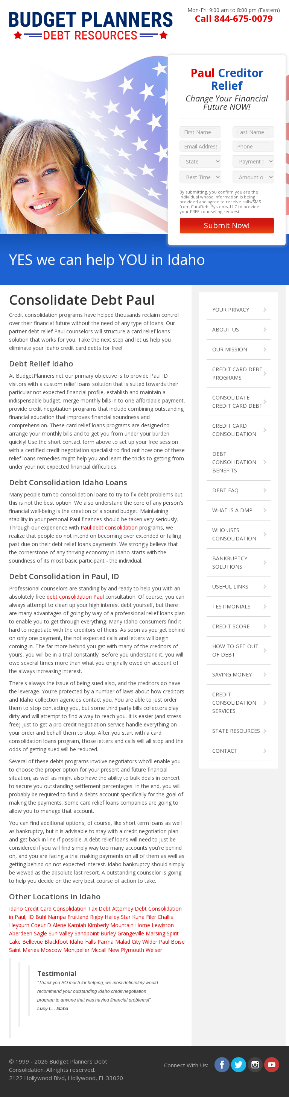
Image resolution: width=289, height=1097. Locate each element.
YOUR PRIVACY (230, 309)
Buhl (40, 916)
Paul (164, 941)
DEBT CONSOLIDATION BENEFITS (234, 462)
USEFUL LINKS (230, 586)
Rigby (96, 916)
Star (126, 916)
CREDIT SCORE (230, 626)
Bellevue (32, 941)
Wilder (149, 941)
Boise (178, 941)
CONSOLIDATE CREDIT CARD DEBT (237, 401)
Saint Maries (24, 949)
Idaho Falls (83, 941)
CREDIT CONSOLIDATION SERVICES (234, 702)
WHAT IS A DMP (232, 510)
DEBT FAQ (225, 490)
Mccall (98, 949)
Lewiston (163, 925)
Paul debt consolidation (109, 527)
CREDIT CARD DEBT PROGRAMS (237, 373)
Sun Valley (61, 933)
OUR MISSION (229, 349)
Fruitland (77, 916)
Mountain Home (130, 925)
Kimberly (98, 925)
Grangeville (130, 933)
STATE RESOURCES (236, 730)
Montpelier (76, 949)
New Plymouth (126, 949)
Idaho (16, 908)
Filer (151, 916)
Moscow (51, 949)
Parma (105, 941)
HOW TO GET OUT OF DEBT (235, 650)
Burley (108, 933)
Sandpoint (87, 933)
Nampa (57, 916)
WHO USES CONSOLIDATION (234, 534)
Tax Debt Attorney (110, 908)
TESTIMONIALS (231, 606)
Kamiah (77, 925)
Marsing (155, 933)
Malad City (128, 941)
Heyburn (19, 925)
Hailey (112, 916)
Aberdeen (20, 933)
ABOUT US (225, 329)
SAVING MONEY (232, 674)
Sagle (40, 933)
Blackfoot (56, 941)
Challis (165, 916)
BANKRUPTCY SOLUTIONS (229, 562)
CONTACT (224, 750)
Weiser (154, 949)
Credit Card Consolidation (55, 908)
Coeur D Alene (48, 925)
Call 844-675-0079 (234, 18)
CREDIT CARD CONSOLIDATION (234, 429)
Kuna (138, 916)
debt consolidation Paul (75, 596)
